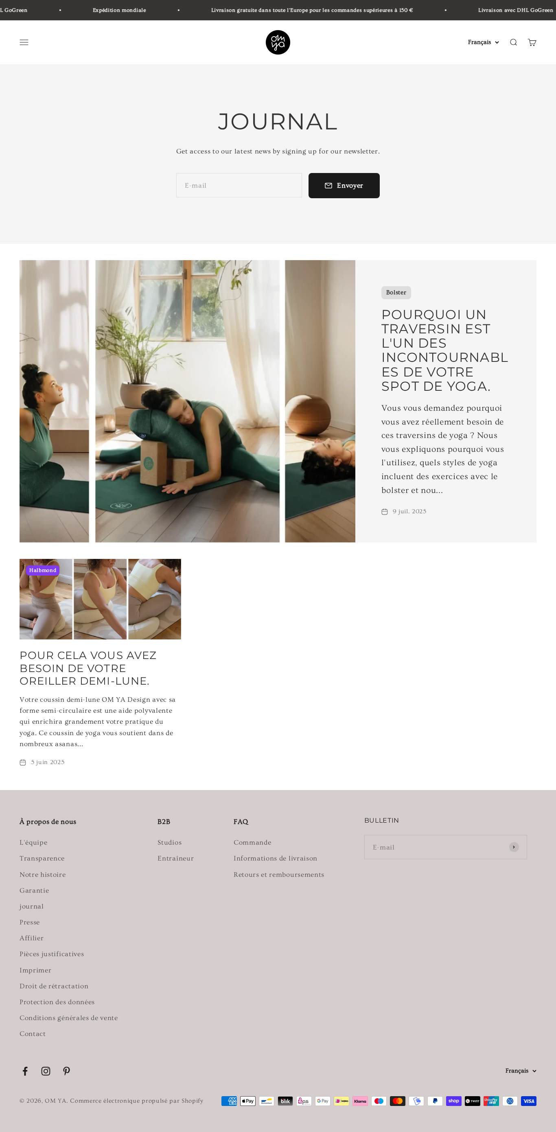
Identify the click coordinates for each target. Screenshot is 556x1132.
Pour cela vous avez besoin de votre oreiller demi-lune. (88, 668)
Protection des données (57, 1002)
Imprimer (35, 970)
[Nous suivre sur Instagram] (45, 1071)
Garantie (34, 890)
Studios (170, 842)
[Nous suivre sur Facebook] (25, 1071)
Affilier (32, 938)
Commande (252, 842)
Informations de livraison (275, 858)
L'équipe (33, 842)
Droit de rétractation (54, 986)
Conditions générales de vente (69, 1018)
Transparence (42, 858)
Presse (30, 922)
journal (32, 906)
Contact (33, 1034)
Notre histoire (43, 874)
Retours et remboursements (279, 874)
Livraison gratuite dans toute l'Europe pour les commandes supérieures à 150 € (300, 10)
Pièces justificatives (52, 954)
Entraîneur (176, 858)
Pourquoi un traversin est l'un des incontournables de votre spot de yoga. (445, 350)
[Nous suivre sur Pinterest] (66, 1071)
